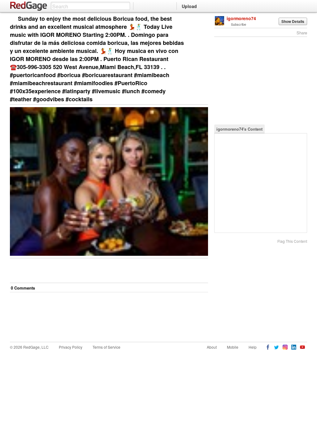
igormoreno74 (241, 18)
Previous (203, 19)
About (212, 347)
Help (253, 347)
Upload (189, 6)
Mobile (232, 347)
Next (194, 19)
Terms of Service (106, 347)
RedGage (29, 6)
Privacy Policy (70, 347)
